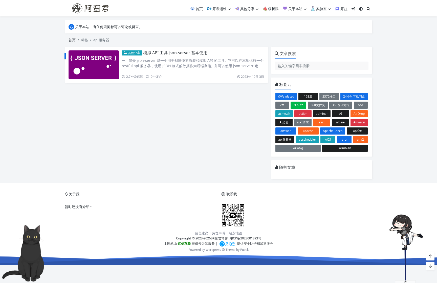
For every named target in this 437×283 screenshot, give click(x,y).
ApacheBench (332, 131)
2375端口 (329, 96)
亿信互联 (184, 243)
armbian (345, 148)
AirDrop (359, 113)
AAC (361, 105)
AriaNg (298, 148)
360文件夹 (318, 105)
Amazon (359, 122)
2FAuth (298, 105)
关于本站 (294, 8)
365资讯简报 (340, 105)
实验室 (321, 8)
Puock (244, 250)
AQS (328, 139)
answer (285, 131)
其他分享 (246, 8)
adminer (322, 113)
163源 (308, 96)
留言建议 (201, 233)
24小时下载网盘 (354, 96)
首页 (199, 8)
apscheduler (307, 139)
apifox (357, 131)
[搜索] (368, 9)
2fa (282, 105)
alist (321, 122)
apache (308, 131)
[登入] (353, 9)
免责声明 (218, 233)
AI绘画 (284, 122)
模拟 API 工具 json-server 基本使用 (175, 52)
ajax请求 (303, 122)
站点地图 (235, 233)
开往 (343, 8)
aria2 (360, 139)
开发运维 (219, 8)
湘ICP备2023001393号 (245, 238)
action (303, 113)
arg (344, 139)
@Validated (286, 96)
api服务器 (285, 139)
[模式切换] (361, 9)
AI (340, 113)
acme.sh (284, 113)
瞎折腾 (273, 8)
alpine (340, 122)
